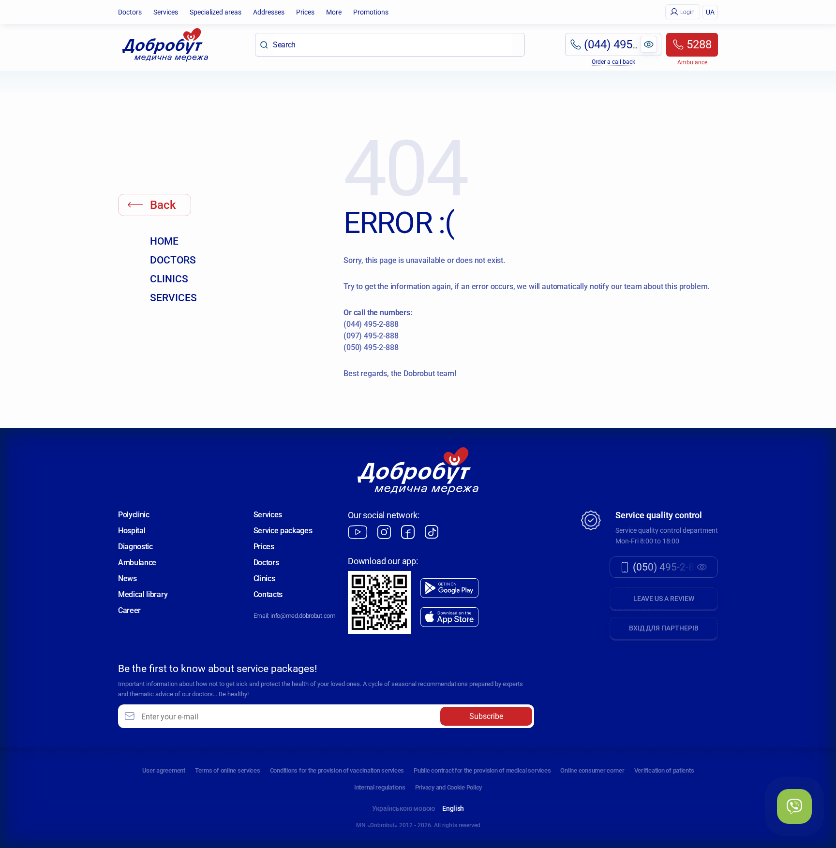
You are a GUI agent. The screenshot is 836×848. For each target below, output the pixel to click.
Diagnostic (135, 546)
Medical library (142, 594)
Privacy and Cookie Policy (448, 787)
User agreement (163, 770)
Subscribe (486, 716)
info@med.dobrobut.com (302, 615)
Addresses (268, 12)
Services (165, 12)
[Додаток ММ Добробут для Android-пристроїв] (449, 588)
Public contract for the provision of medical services (482, 770)
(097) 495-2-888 (371, 335)
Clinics (169, 279)
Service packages (283, 530)
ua (710, 12)
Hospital (131, 530)
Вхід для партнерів (664, 628)
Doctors (130, 12)
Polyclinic (133, 514)
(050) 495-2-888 (371, 347)
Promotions (370, 12)
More (334, 12)
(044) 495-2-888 (371, 324)
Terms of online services (227, 770)
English (453, 808)
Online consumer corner (592, 770)
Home (164, 241)
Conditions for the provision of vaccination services (337, 770)
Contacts (268, 594)
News (127, 578)
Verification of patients (664, 770)
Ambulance (137, 562)
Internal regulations (379, 787)
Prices (305, 12)
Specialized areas (215, 12)
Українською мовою (403, 808)
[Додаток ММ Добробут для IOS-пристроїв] (449, 617)
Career (129, 610)
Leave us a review (663, 598)
